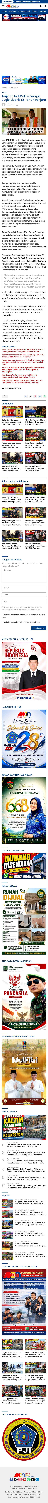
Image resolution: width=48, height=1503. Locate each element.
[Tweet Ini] (30, 396)
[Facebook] (11, 1480)
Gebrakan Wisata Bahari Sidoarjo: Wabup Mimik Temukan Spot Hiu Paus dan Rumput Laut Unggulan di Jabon (25, 1162)
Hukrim (4, 92)
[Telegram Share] (40, 396)
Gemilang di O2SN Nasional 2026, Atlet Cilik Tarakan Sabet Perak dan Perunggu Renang (30, 1234)
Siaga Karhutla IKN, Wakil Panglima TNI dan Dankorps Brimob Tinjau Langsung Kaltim (30, 1224)
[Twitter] (16, 1480)
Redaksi (18, 1494)
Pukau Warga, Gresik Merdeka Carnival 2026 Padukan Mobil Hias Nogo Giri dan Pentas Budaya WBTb (26, 1153)
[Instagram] (20, 1480)
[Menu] (3, 6)
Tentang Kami (11, 1492)
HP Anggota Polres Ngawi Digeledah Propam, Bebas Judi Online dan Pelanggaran (26, 1178)
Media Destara (31, 1486)
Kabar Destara (18, 1489)
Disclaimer (27, 1494)
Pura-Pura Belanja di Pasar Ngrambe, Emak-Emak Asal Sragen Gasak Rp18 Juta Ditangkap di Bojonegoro (23, 370)
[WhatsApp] (29, 1480)
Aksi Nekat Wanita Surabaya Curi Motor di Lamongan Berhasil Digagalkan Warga (19, 376)
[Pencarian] (45, 6)
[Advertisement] (24, 46)
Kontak (10, 1494)
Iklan (20, 1492)
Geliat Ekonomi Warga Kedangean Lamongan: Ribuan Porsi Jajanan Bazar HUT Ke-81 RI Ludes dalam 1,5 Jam (26, 1187)
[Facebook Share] (26, 396)
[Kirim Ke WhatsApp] (44, 396)
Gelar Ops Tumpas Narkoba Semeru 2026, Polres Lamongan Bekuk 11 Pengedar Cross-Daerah (22, 350)
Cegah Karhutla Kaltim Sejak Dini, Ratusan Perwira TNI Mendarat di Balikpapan (25, 1145)
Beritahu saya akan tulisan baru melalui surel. (22, 622)
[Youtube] (24, 1480)
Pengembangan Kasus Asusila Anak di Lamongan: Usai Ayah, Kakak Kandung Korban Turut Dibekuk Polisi (23, 362)
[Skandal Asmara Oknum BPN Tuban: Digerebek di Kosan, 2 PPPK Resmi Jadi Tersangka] (35, 412)
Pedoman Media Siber (33, 1492)
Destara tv (31, 1489)
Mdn (8, 104)
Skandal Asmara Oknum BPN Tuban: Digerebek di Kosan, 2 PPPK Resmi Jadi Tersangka (22, 356)
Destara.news (16, 1486)
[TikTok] (33, 1479)
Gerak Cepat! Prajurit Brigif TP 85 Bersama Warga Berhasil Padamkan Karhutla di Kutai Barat (30, 1213)
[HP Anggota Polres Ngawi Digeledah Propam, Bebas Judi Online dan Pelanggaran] (12, 1391)
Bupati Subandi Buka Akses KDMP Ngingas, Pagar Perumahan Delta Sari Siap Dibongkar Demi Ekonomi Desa (25, 1170)
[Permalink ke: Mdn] (3, 104)
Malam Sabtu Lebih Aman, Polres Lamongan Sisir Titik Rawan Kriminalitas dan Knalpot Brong (22, 381)
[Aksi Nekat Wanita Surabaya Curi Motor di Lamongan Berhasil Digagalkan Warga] (12, 458)
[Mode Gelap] (41, 6)
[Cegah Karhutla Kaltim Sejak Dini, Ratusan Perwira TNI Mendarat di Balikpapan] (24, 1127)
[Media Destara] (12, 6)
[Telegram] (37, 1479)
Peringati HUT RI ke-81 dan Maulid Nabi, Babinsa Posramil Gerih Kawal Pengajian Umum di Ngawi (30, 1255)
